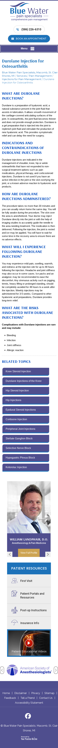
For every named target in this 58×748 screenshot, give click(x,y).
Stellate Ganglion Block (19, 438)
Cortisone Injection (16, 419)
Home (6, 693)
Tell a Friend (27, 697)
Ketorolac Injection (16, 467)
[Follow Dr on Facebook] (29, 717)
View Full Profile (28, 552)
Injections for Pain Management (21, 79)
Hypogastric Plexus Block (20, 457)
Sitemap (49, 693)
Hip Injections (13, 400)
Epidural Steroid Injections (21, 409)
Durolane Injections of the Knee (24, 381)
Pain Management (40, 75)
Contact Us (46, 697)
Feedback (10, 697)
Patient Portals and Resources (32, 595)
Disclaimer (20, 693)
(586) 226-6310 (31, 29)
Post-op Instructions (33, 610)
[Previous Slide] (8, 554)
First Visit (26, 580)
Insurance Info (29, 623)
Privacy (35, 693)
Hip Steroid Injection (17, 390)
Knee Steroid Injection (18, 371)
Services (22, 75)
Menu (24, 48)
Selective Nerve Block (18, 448)
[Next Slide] (48, 554)
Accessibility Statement (29, 702)
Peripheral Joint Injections (20, 429)
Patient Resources (29, 568)
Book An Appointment (31, 38)
